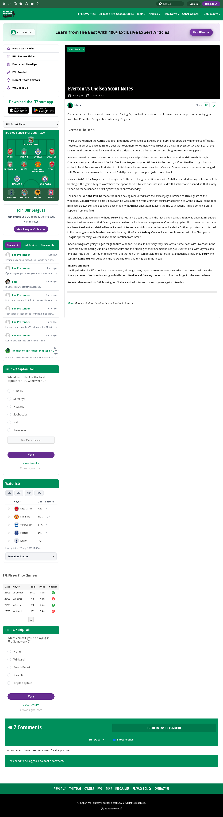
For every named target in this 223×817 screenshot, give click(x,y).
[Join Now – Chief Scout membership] (111, 32)
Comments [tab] (13, 245)
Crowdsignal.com (31, 468)
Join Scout (211, 3)
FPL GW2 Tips (87, 14)
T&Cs (109, 788)
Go (160, 4)
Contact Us (162, 788)
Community (211, 13)
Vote (31, 455)
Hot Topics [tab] (30, 245)
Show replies (125, 739)
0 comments (97, 95)
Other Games (190, 13)
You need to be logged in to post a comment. (36, 761)
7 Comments (28, 727)
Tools (140, 13)
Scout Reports (76, 49)
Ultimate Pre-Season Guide (116, 14)
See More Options (31, 440)
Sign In (194, 3)
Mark (70, 303)
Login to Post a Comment (164, 728)
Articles (153, 13)
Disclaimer (122, 788)
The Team (75, 788)
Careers (89, 788)
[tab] (9, 493)
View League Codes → (31, 229)
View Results (31, 463)
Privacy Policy (142, 788)
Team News (170, 13)
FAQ (99, 788)
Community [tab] (47, 245)
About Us (60, 788)
